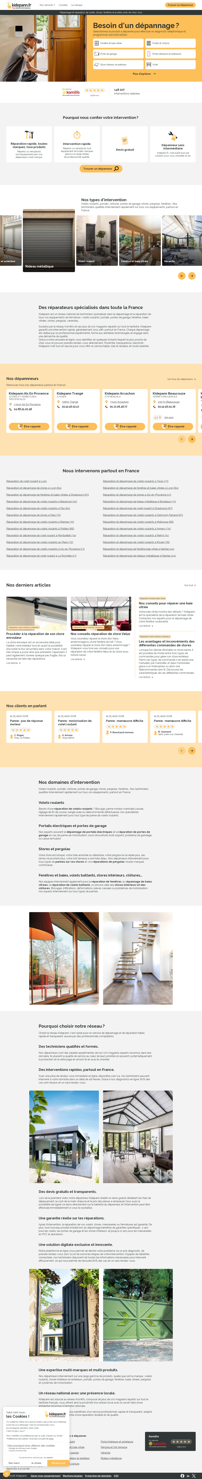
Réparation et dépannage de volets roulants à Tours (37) (135, 481)
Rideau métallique (111, 1458)
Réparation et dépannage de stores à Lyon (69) (33, 487)
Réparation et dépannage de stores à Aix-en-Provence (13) (137, 494)
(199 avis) (168, 417)
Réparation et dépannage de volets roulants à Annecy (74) (137, 528)
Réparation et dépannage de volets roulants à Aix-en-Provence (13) (45, 548)
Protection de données (98, 1476)
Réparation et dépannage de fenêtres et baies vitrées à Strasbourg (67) (47, 494)
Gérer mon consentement (45, 1476)
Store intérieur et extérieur (75, 1458)
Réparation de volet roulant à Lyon (26, 481)
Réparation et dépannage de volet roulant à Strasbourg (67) (137, 508)
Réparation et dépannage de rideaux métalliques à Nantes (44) (139, 555)
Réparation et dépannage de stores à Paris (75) (33, 515)
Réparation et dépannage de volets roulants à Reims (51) (136, 535)
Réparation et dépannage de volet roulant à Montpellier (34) (41, 535)
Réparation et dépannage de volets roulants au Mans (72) (39, 542)
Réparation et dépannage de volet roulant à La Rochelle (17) (41, 555)
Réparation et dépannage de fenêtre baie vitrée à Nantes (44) (138, 548)
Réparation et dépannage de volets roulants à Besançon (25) (41, 501)
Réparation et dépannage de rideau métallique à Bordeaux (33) (139, 501)
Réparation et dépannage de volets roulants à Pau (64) (38, 508)
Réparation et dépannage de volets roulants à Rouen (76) (136, 542)
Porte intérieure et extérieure (117, 1441)
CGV (116, 1476)
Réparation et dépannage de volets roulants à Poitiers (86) (40, 528)
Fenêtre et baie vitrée (72, 1447)
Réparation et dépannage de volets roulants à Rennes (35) (40, 521)
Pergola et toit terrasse (114, 1447)
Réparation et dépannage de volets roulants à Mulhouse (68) (138, 521)
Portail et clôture (69, 1463)
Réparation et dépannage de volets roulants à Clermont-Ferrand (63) (143, 515)
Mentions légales (73, 1476)
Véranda (105, 1452)
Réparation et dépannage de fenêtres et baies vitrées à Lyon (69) (140, 487)
